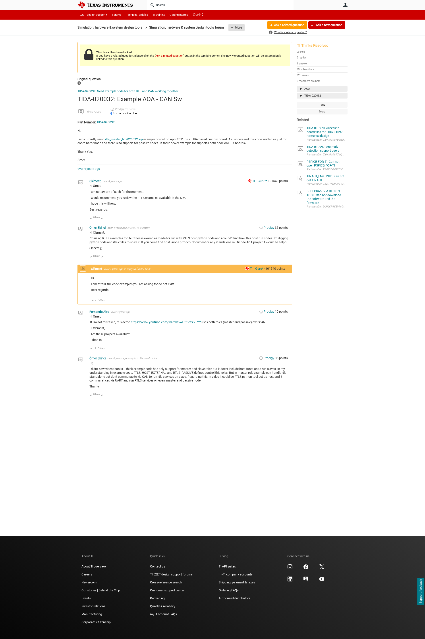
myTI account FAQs (163, 614)
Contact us (157, 566)
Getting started (179, 14)
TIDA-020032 (312, 95)
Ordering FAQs (229, 590)
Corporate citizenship (96, 622)
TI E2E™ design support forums (171, 574)
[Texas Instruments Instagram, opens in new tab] (290, 568)
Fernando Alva (99, 312)
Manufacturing (91, 614)
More (238, 27)
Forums (117, 14)
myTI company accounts (236, 574)
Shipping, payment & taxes (237, 582)
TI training (159, 14)
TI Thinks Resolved (312, 45)
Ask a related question (289, 25)
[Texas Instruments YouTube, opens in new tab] (322, 580)
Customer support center (167, 590)
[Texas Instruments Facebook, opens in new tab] (306, 568)
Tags (322, 104)
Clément (95, 181)
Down (102, 219)
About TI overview (93, 566)
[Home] (108, 4)
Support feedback (420, 591)
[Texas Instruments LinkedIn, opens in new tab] (290, 580)
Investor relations (93, 606)
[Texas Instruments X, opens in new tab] (322, 568)
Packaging (157, 598)
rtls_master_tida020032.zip (124, 139)
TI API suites (227, 566)
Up (91, 219)
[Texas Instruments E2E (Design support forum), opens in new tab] (306, 580)
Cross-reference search (166, 582)
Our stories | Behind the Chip (100, 590)
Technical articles (137, 14)
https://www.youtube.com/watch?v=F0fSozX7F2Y (166, 322)
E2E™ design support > (94, 14)
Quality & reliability (162, 606)
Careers (86, 574)
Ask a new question (328, 25)
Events (86, 598)
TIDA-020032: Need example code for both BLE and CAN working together (127, 91)
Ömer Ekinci (94, 112)
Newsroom (89, 582)
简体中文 (198, 14)
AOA (307, 88)
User (345, 4)
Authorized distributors (234, 598)
